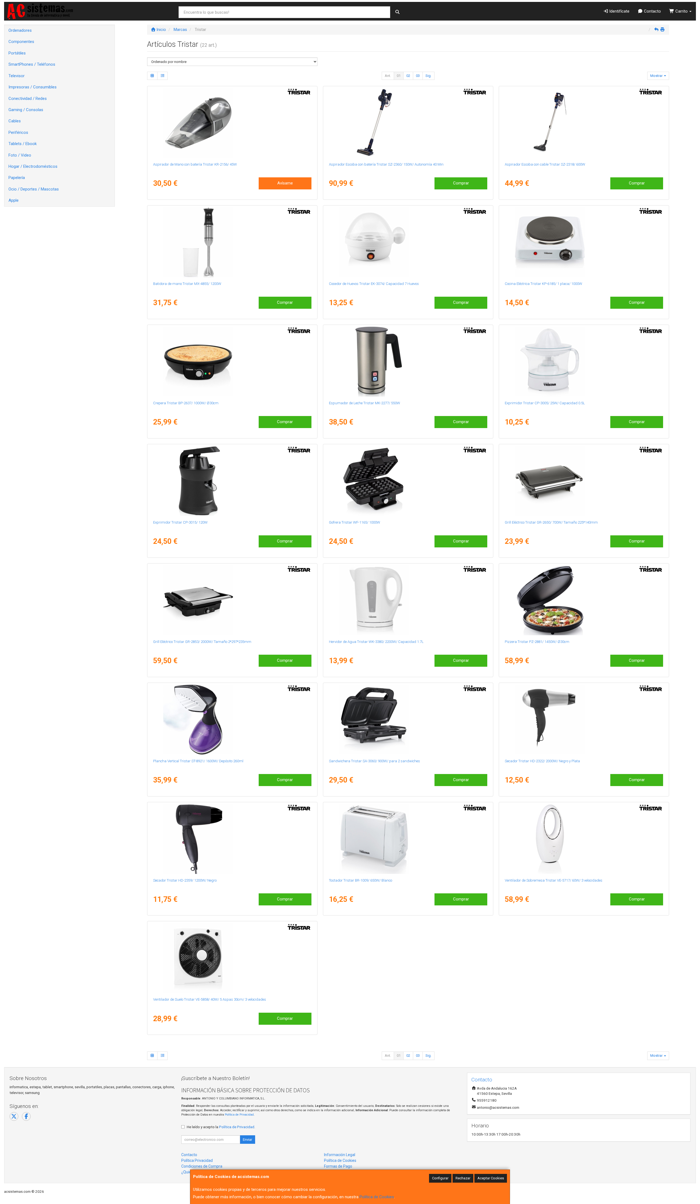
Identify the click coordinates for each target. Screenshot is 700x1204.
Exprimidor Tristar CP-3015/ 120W (180, 522)
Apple (13, 200)
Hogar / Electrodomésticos (32, 166)
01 (399, 76)
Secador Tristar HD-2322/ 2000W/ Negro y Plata (542, 761)
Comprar (461, 183)
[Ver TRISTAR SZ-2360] (408, 123)
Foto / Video (19, 155)
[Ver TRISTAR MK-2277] (408, 362)
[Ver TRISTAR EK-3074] (408, 242)
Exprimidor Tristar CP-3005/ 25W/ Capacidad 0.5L (545, 403)
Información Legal (339, 1155)
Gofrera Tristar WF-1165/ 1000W (354, 522)
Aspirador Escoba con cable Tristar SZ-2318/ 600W (545, 164)
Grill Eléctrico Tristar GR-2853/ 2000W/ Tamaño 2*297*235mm (202, 642)
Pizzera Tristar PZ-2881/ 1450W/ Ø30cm (537, 642)
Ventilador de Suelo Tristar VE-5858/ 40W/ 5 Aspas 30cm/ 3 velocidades (209, 999)
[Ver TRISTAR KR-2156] (232, 123)
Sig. (428, 76)
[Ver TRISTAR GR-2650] (583, 481)
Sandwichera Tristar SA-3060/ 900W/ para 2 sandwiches (374, 761)
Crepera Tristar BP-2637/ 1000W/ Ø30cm (185, 403)
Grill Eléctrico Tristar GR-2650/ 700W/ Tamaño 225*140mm (551, 522)
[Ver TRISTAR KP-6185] (583, 242)
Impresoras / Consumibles (32, 87)
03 (418, 76)
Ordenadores (20, 30)
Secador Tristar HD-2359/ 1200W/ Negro (185, 880)
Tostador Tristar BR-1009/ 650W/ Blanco (360, 880)
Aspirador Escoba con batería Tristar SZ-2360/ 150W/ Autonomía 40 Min (386, 164)
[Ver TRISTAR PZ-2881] (583, 600)
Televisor (16, 75)
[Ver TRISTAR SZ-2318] (583, 123)
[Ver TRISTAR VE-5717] (583, 839)
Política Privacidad (197, 1160)
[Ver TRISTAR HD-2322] (583, 720)
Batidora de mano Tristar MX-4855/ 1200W (187, 284)
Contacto (652, 11)
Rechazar (463, 1178)
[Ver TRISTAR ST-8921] (232, 720)
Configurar (440, 1178)
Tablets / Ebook (22, 143)
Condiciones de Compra (201, 1166)
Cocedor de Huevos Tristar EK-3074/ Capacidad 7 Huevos (374, 284)
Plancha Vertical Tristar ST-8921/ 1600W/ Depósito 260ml (198, 761)
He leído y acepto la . (221, 1127)
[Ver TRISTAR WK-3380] (408, 600)
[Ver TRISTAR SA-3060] (408, 720)
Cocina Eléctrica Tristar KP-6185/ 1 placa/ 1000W (543, 284)
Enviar (247, 1139)
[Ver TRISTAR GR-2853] (232, 600)
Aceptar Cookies (490, 1178)
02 (408, 76)
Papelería (16, 177)
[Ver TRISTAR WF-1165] (408, 481)
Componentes (21, 41)
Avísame (285, 183)
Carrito (681, 11)
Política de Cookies (377, 1196)
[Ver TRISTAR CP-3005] (583, 362)
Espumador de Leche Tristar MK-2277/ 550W (364, 403)
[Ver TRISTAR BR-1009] (408, 839)
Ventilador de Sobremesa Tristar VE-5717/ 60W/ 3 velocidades (553, 880)
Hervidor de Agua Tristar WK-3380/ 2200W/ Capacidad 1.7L (376, 642)
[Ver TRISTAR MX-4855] (232, 242)
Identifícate (618, 11)
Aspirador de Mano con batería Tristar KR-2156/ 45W (195, 164)
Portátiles (17, 53)
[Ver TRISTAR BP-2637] (232, 362)
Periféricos (18, 132)
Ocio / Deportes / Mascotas (33, 189)
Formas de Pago (338, 1166)
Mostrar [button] (656, 76)
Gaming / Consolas (25, 109)
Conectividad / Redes (27, 98)
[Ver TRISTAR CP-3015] (232, 481)
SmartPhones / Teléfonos (31, 64)
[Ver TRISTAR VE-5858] (232, 958)
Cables (14, 121)
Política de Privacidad (239, 1114)
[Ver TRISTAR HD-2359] (232, 839)
